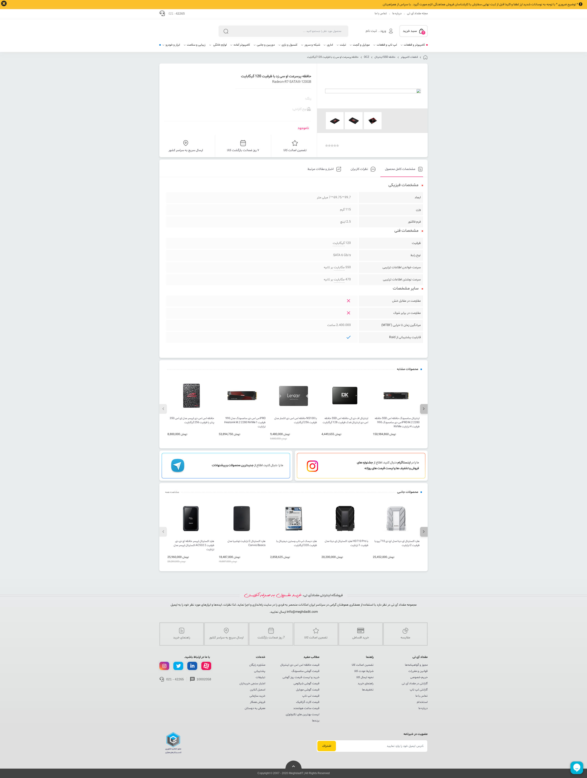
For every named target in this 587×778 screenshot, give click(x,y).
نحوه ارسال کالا (365, 677)
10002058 (204, 679)
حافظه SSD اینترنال (385, 57)
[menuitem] (412, 46)
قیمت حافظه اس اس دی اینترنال (299, 665)
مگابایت (339, 267)
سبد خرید (413, 31)
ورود (383, 31)
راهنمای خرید (366, 683)
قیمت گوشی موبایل (307, 690)
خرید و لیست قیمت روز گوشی (300, 677)
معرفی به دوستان (255, 708)
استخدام (422, 702)
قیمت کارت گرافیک (307, 702)
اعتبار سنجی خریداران (252, 683)
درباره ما (396, 13)
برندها (315, 721)
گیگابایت (339, 243)
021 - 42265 (175, 679)
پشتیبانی (259, 671)
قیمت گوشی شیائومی (306, 683)
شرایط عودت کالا (364, 671)
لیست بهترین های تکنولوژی (302, 714)
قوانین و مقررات (418, 671)
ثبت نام (371, 31)
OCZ (366, 57)
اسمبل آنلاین (257, 690)
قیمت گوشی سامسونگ (305, 671)
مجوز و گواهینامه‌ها (416, 665)
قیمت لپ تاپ (310, 696)
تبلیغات (260, 677)
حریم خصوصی (419, 677)
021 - (177, 13)
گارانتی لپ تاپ (419, 690)
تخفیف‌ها (368, 690)
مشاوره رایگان (257, 665)
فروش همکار (257, 702)
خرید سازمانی (257, 696)
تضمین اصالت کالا (363, 665)
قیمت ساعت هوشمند (306, 708)
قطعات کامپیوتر (409, 57)
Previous (163, 409)
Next (424, 409)
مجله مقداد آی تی (417, 13)
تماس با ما (381, 13)
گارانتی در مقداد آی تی (415, 683)
